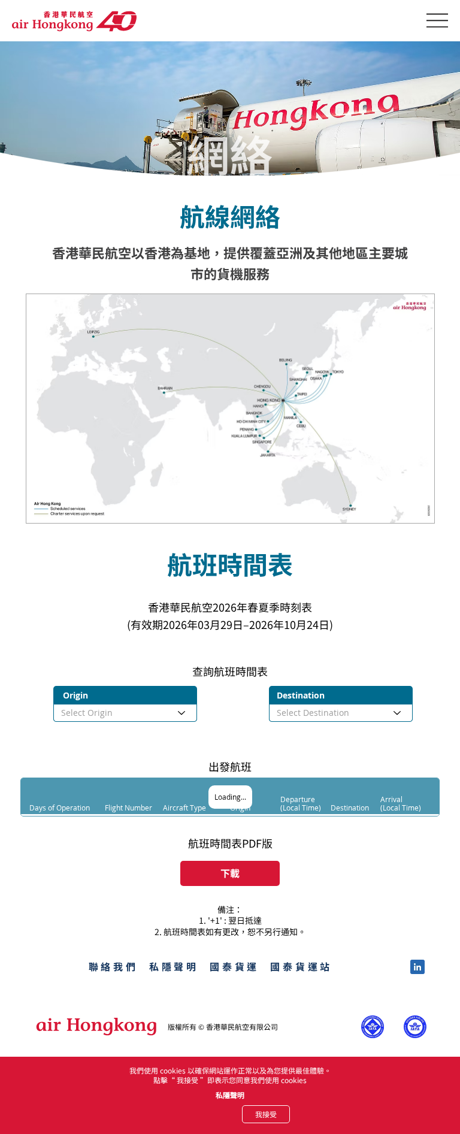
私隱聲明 (230, 1095)
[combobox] (125, 713)
